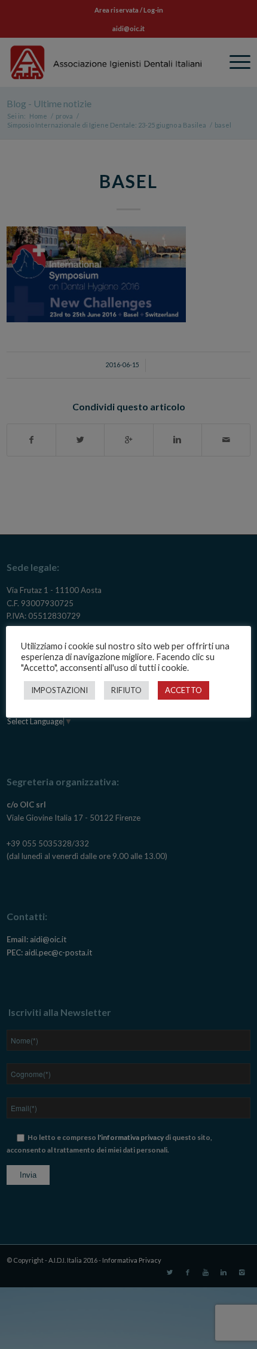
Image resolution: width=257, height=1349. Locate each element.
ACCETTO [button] (183, 690)
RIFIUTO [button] (126, 690)
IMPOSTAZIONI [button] (59, 690)
